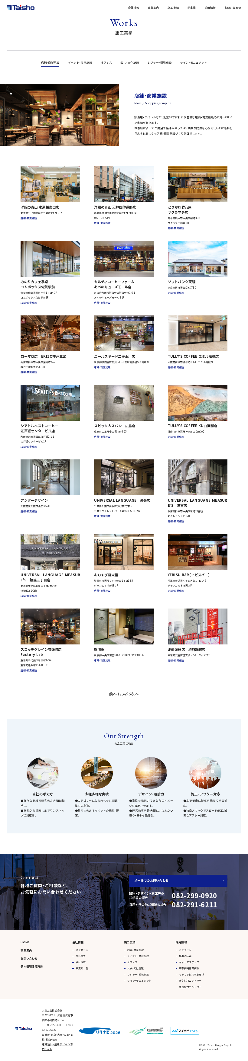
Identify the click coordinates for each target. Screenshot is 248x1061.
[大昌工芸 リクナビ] (99, 1029)
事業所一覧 (82, 968)
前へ (113, 694)
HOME (25, 942)
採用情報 (210, 7)
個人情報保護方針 (32, 966)
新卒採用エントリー (190, 980)
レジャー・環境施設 (159, 62)
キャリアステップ (189, 962)
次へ (135, 694)
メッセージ (82, 949)
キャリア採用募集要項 (191, 974)
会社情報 (133, 7)
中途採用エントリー (190, 987)
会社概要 (81, 955)
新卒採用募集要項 (189, 968)
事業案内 (153, 7)
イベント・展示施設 (80, 62)
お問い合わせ (232, 7)
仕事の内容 (185, 955)
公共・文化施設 (129, 62)
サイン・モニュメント (193, 62)
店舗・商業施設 (50, 62)
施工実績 (173, 7)
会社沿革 (81, 962)
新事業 (192, 7)
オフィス (106, 62)
